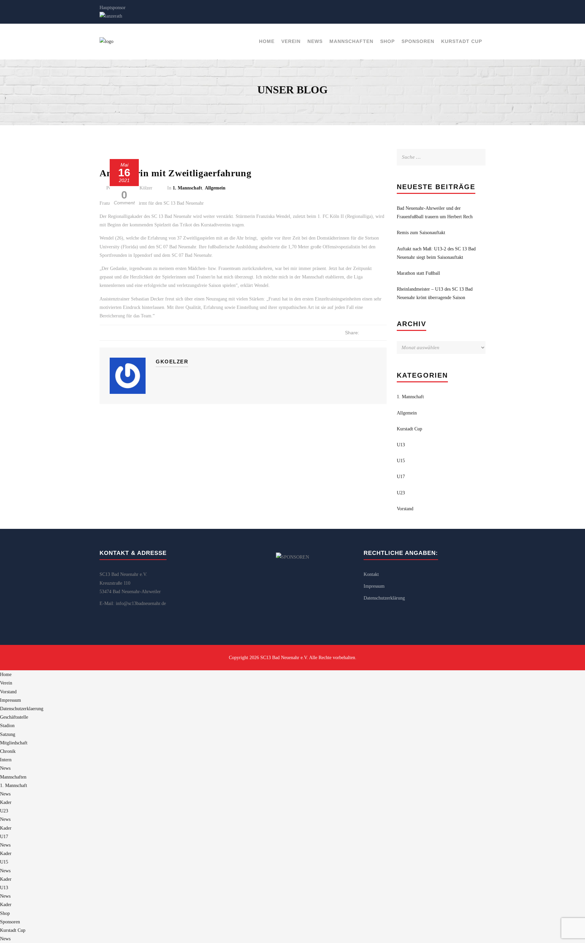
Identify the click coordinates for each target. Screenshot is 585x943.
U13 (401, 444)
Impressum (374, 586)
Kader (6, 802)
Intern (6, 759)
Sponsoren (418, 41)
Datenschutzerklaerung (21, 708)
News (315, 41)
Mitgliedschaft (13, 742)
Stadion (7, 725)
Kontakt (371, 574)
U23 (401, 492)
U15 (401, 460)
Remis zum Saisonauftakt (421, 232)
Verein (291, 41)
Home (267, 41)
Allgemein (215, 187)
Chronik (8, 751)
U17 (401, 476)
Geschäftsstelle (14, 717)
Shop (387, 41)
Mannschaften (351, 41)
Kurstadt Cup (461, 41)
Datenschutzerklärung (384, 598)
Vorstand (405, 508)
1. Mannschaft (187, 187)
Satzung (7, 734)
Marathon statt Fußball (418, 273)
